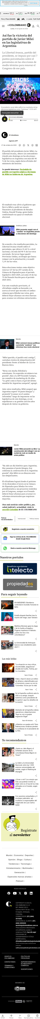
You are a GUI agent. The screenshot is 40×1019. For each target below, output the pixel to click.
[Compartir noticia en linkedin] (37, 145)
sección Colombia (10, 509)
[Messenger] (20, 145)
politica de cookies (25, 4)
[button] (36, 611)
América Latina (21, 226)
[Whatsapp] (24, 145)
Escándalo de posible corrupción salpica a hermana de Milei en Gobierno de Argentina (19, 172)
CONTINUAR (34, 3)
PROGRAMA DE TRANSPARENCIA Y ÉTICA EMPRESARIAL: (25, 936)
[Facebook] (32, 145)
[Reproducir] (4, 119)
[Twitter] (28, 145)
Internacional (22, 518)
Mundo (18, 339)
